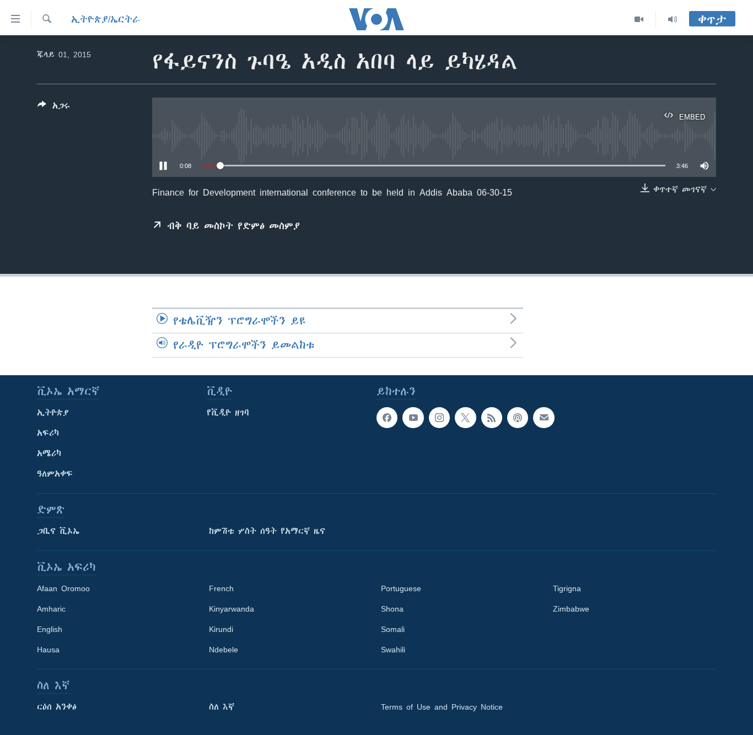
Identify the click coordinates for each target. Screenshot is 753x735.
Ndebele (223, 650)
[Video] (639, 19)
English (49, 629)
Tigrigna (567, 588)
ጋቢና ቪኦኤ (58, 531)
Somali (393, 629)
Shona (392, 609)
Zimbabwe (571, 609)
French (221, 588)
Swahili (393, 650)
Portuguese (401, 588)
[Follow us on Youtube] (412, 417)
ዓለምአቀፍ (55, 474)
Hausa (48, 650)
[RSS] (491, 417)
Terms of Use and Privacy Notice (442, 707)
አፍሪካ (48, 433)
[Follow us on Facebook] (386, 417)
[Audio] (672, 19)
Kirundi (221, 629)
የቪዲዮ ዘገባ (228, 413)
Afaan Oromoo (63, 588)
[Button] (53, 108)
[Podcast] (517, 417)
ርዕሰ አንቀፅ (57, 707)
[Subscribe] (543, 417)
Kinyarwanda (231, 609)
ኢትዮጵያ (53, 413)
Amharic (51, 609)
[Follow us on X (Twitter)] (465, 417)
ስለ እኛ (221, 707)
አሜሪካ (49, 453)
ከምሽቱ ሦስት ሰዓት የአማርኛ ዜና (267, 531)
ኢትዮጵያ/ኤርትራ (105, 19)
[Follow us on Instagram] (439, 417)
